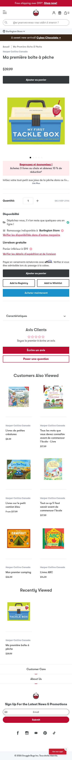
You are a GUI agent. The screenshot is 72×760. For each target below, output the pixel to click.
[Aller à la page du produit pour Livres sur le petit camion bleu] (19, 469)
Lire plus (36, 183)
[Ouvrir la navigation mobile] (5, 12)
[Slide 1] (30, 157)
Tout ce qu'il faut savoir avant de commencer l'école (51, 507)
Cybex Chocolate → (49, 37)
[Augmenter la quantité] (37, 200)
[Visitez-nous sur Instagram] (27, 733)
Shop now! (50, 3)
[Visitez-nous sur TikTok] (54, 733)
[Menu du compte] (53, 13)
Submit (36, 719)
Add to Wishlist (53, 283)
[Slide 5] (41, 157)
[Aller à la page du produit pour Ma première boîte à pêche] (19, 611)
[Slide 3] (36, 157)
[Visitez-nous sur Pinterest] (45, 733)
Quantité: (9, 200)
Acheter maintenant (36, 292)
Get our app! (57, 751)
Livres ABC (46, 572)
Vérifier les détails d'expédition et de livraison (29, 253)
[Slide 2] (33, 157)
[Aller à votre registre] (59, 13)
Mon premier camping (18, 572)
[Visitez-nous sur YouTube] (36, 733)
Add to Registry (19, 283)
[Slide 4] (38, 157)
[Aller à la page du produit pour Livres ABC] (53, 538)
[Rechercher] (6, 22)
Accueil (6, 47)
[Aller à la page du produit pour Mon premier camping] (19, 538)
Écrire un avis (36, 350)
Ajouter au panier (36, 79)
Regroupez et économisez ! (36, 164)
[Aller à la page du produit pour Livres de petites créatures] (19, 397)
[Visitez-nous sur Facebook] (18, 733)
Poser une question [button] (36, 359)
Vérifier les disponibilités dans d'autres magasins (31, 234)
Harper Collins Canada (15, 51)
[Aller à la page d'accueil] (36, 13)
